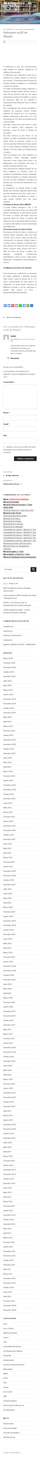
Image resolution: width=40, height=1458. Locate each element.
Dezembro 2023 (9, 740)
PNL (5, 1383)
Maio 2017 (7, 1030)
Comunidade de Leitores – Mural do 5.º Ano (19, 530)
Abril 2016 (7, 1075)
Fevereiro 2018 (9, 1002)
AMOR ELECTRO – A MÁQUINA (23, 645)
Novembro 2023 (9, 744)
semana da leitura (10, 1401)
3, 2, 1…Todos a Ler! (10, 584)
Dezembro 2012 (9, 1215)
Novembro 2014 (9, 1129)
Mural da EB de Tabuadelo (13, 527)
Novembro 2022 (9, 790)
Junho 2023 (7, 758)
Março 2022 (8, 812)
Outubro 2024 (8, 708)
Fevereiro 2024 (9, 731)
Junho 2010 (7, 1292)
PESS (5, 1378)
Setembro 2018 (9, 980)
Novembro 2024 (9, 704)
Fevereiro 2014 (9, 1161)
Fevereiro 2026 (9, 663)
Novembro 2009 (9, 1310)
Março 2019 (8, 953)
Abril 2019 (7, 948)
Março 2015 (8, 1116)
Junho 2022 (7, 803)
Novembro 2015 (9, 1097)
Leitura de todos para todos (13, 1365)
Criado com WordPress (12, 1453)
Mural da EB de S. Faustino (13, 524)
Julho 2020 (7, 889)
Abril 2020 (7, 903)
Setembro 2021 (9, 839)
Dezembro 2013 (9, 1170)
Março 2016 (8, 1079)
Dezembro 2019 (9, 921)
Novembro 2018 (9, 971)
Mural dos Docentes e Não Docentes (17, 543)
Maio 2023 (7, 762)
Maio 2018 (7, 989)
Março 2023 (8, 772)
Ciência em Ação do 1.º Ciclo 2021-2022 (18, 510)
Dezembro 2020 (9, 871)
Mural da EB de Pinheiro (12, 521)
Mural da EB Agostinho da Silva (15, 516)
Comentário (9, 382)
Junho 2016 (7, 1066)
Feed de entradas (10, 1428)
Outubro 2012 (8, 1220)
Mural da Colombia (11, 502)
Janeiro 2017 (8, 1043)
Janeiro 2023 (8, 781)
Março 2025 (8, 690)
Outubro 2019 (8, 930)
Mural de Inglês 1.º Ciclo (13, 552)
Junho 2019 (7, 939)
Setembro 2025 (9, 676)
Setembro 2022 (9, 799)
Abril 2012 (7, 1233)
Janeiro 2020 (8, 916)
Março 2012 (8, 1238)
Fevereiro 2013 (9, 1206)
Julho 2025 (7, 681)
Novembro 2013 (9, 1174)
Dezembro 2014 (9, 1125)
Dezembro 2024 (9, 699)
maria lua (6, 631)
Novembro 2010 (9, 1283)
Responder (15, 358)
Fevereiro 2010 (9, 1301)
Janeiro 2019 (8, 962)
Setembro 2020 (9, 885)
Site (5, 436)
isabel (13, 336)
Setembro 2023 (9, 753)
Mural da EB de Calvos (11, 519)
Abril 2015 (7, 1111)
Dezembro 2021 (9, 826)
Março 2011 (7, 1274)
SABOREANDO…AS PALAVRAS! (17, 5)
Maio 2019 (7, 944)
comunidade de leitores (12, 1347)
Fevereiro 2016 (9, 1084)
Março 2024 (8, 726)
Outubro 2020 (8, 880)
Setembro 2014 (9, 1138)
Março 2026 (8, 658)
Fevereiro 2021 (9, 862)
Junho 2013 (7, 1188)
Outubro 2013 (8, 1179)
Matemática (8, 1369)
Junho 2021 (7, 844)
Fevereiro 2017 (9, 1039)
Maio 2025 (7, 685)
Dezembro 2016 (9, 1048)
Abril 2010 (7, 1297)
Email (6, 424)
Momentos (17, 635)
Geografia (7, 1356)
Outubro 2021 (8, 835)
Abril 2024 (7, 722)
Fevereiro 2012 (9, 1242)
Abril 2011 (7, 1269)
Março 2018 (8, 998)
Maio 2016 (7, 1070)
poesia (5, 1387)
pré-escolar (7, 1392)
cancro (5, 1337)
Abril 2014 (7, 1152)
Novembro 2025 (9, 667)
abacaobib (29, 29)
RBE (5, 1396)
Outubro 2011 (8, 1260)
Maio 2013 (7, 1192)
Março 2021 (8, 858)
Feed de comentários (11, 1433)
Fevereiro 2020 (9, 912)
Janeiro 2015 (8, 1120)
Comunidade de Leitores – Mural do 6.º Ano (19, 532)
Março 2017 (8, 1034)
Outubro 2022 (8, 794)
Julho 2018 (7, 984)
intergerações (8, 1360)
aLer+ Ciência (8, 1328)
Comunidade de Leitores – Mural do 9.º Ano (19, 541)
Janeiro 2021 (8, 867)
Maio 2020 (7, 898)
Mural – (16, 499)
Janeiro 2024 (8, 735)
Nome (6, 413)
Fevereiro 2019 (9, 957)
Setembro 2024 (9, 713)
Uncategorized (13, 317)
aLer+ (5, 1324)
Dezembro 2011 (9, 1251)
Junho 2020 (7, 894)
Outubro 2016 (8, 1057)
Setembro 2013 (9, 1183)
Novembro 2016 (9, 1052)
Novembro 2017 (9, 1016)
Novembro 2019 (9, 925)
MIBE (5, 1374)
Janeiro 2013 (8, 1211)
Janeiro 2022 (8, 821)
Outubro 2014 (8, 1134)
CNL (5, 1342)
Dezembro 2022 (9, 785)
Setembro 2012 (9, 1224)
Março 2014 (8, 1156)
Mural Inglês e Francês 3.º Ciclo (16, 554)
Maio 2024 (7, 717)
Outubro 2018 (8, 975)
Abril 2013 (7, 1197)
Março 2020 (8, 907)
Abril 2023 (7, 767)
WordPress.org (9, 1437)
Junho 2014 (7, 1143)
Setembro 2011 (9, 1265)
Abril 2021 (7, 853)
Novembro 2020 (9, 876)
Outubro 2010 (8, 1288)
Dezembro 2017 (9, 1011)
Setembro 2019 (9, 934)
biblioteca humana (10, 1333)
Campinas (7, 626)
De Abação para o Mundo (12, 1351)
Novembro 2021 (9, 830)
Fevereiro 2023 (9, 776)
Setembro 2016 (9, 1061)
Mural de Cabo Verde (12, 513)
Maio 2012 (7, 1229)
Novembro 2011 (9, 1256)
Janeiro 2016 (8, 1088)
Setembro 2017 (9, 1025)
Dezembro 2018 (9, 966)
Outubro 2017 (8, 1020)
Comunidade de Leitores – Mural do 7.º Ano (19, 535)
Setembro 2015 (9, 1106)
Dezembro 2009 (9, 1306)
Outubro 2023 (8, 749)
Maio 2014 (7, 1147)
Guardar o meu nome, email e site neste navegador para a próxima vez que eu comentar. (19, 449)
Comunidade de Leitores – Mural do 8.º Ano (19, 538)
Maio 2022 (7, 808)
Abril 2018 (7, 993)
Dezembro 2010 (9, 1278)
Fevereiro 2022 (9, 817)
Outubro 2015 (8, 1102)
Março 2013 (8, 1202)
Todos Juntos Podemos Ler (13, 1405)
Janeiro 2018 (8, 1007)
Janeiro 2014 (8, 1165)
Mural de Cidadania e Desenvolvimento (19, 557)
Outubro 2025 (8, 672)
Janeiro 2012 (8, 1247)
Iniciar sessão (8, 1424)
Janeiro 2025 (8, 695)
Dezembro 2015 (9, 1093)
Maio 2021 (7, 848)
